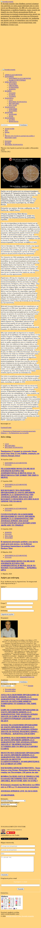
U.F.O (11, 100)
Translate (30, 686)
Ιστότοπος (4, 610)
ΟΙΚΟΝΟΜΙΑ (13, 85)
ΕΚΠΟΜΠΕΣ (9, 76)
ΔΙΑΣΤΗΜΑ (13, 111)
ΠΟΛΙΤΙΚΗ (13, 84)
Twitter (9, 427)
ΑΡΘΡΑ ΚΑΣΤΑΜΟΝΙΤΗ (13, 75)
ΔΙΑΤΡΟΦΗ (9, 112)
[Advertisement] (20, 47)
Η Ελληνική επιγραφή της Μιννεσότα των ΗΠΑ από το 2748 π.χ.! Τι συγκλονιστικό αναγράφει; (20, 786)
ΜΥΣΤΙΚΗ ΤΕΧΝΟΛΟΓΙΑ (18, 102)
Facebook (4, 427)
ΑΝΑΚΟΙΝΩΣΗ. (8, 795)
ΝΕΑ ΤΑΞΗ (13, 105)
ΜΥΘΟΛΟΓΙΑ (13, 121)
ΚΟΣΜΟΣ (8, 91)
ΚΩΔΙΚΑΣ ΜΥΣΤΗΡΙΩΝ (17, 80)
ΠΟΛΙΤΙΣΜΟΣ (10, 118)
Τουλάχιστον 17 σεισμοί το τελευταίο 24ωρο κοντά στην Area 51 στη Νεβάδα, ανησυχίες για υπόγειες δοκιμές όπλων (20, 453)
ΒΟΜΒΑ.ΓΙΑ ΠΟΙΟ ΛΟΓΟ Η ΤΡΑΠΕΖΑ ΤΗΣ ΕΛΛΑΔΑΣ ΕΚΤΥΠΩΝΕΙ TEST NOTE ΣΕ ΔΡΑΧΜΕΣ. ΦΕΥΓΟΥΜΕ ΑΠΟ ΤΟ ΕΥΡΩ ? (20, 778)
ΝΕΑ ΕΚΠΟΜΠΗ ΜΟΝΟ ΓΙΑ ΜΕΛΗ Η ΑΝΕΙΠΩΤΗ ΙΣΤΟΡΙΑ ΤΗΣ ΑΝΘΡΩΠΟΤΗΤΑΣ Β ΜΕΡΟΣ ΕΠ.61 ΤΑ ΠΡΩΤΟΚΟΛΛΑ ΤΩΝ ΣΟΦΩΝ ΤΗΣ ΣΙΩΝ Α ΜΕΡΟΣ (20, 473)
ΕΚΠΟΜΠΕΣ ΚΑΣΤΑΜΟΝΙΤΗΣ (20, 78)
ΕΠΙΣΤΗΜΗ (13, 109)
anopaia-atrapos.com (13, 916)
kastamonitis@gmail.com (27, 677)
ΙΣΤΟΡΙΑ (12, 120)
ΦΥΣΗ (11, 116)
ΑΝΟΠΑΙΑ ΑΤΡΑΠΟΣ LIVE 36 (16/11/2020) (19, 791)
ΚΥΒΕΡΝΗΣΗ (14, 87)
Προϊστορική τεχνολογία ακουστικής (18, 431)
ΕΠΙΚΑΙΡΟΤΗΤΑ (11, 82)
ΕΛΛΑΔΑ (12, 93)
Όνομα (3, 603)
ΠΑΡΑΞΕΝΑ (9, 98)
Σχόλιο (3, 587)
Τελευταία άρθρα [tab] (10, 689)
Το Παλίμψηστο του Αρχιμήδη (15, 433)
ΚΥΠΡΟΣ (12, 94)
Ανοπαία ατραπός (27, 916)
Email (3, 607)
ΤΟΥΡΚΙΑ (12, 96)
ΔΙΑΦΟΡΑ (12, 89)
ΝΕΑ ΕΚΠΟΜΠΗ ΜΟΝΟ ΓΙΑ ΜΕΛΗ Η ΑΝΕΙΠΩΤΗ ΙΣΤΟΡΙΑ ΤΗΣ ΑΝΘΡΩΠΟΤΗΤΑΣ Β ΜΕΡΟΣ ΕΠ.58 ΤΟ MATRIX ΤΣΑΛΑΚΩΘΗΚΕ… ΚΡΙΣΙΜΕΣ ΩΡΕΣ (19, 565)
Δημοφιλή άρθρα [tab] (10, 691)
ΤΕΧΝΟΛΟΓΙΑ (10, 107)
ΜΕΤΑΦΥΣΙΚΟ (14, 103)
